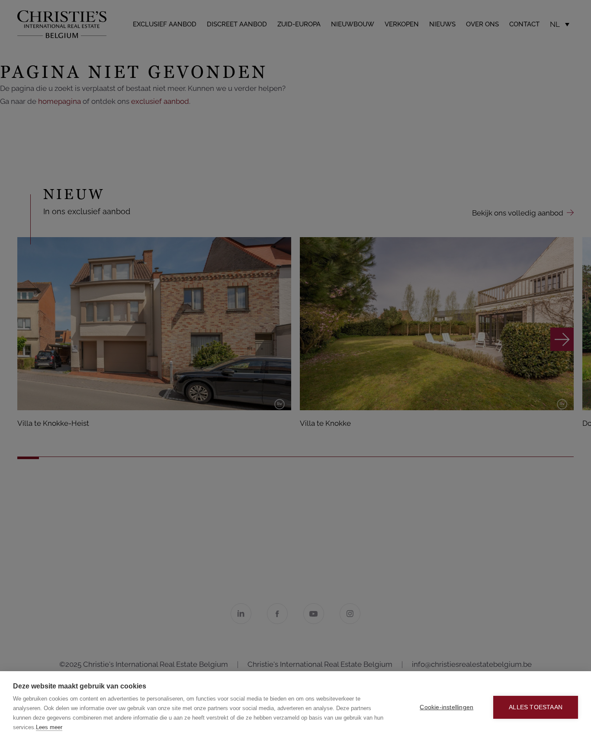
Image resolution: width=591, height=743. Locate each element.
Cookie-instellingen (446, 707)
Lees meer (49, 727)
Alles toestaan (535, 707)
